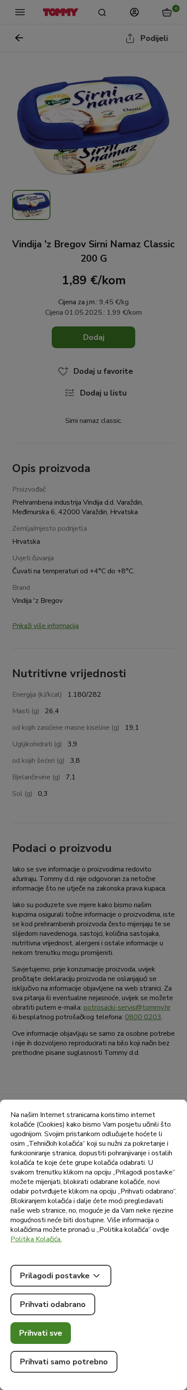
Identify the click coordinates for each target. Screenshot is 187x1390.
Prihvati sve (40, 1333)
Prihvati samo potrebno (64, 1362)
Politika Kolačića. (36, 1239)
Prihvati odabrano (53, 1304)
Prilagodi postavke (55, 1275)
